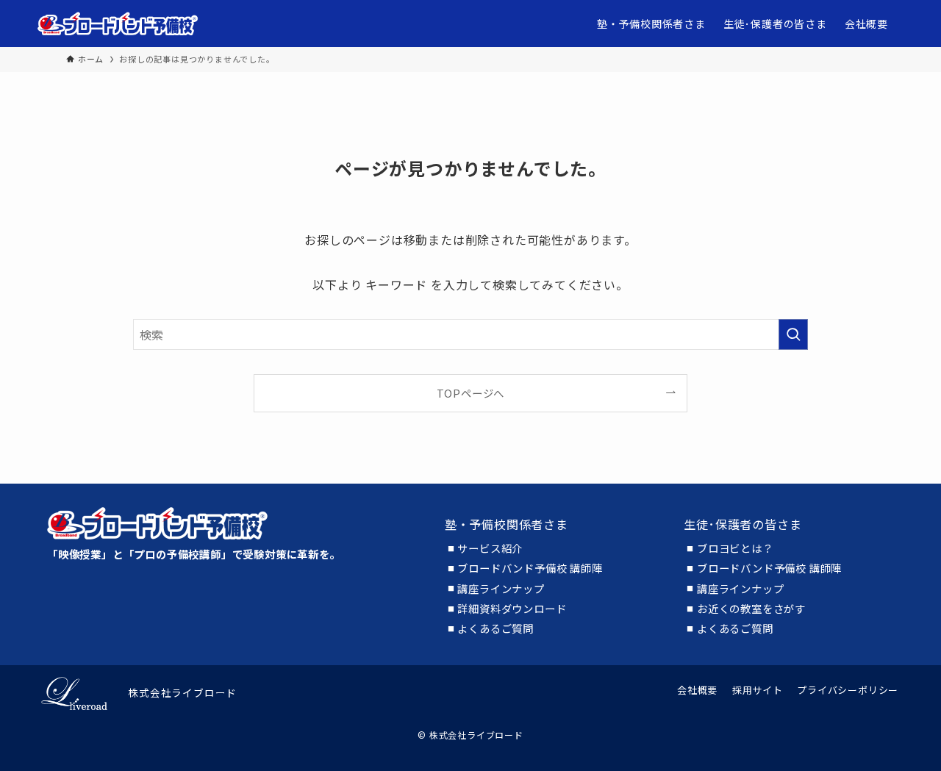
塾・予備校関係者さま (506, 524)
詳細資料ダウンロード (511, 608)
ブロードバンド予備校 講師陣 (529, 568)
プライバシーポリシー (847, 690)
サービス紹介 (490, 548)
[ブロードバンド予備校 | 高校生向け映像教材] (118, 23)
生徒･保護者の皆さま (742, 524)
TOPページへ (471, 393)
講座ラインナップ (500, 588)
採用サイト (757, 690)
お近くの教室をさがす (751, 608)
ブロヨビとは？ (735, 548)
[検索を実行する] (793, 334)
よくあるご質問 (495, 628)
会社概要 (697, 690)
